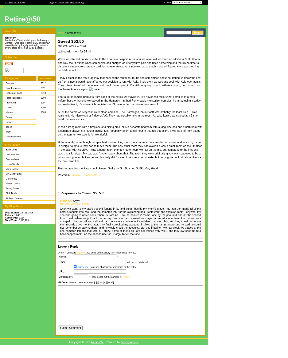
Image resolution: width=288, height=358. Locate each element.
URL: (62, 271)
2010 (43, 93)
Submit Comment (70, 327)
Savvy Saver (12, 188)
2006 (43, 107)
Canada (10, 83)
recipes (9, 122)
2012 (43, 83)
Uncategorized (13, 136)
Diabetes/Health (14, 93)
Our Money (11, 178)
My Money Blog (14, 174)
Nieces (9, 112)
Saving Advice (130, 342)
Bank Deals (11, 149)
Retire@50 (97, 342)
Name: (63, 256)
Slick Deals (11, 193)
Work (8, 131)
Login (52, 2)
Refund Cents (13, 183)
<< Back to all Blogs (15, 2)
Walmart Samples (15, 198)
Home (61, 32)
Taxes (9, 127)
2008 (43, 98)
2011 (43, 88)
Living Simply (12, 164)
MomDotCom (12, 169)
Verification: (66, 276)
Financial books (14, 98)
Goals (9, 107)
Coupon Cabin (13, 154)
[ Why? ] (127, 277)
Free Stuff (11, 102)
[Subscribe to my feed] (9, 64)
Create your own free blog (71, 2)
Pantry (9, 117)
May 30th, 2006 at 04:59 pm (74, 203)
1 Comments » (91, 175)
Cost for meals (13, 88)
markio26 (66, 200)
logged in (81, 252)
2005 (43, 112)
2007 (43, 102)
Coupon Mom (12, 159)
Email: (62, 262)
